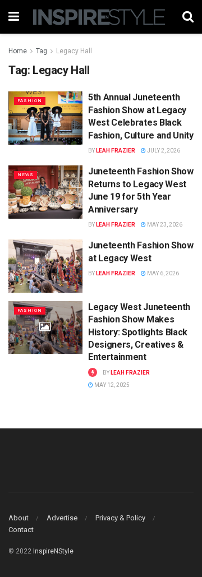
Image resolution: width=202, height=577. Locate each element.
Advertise (62, 518)
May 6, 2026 (162, 273)
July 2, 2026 (163, 150)
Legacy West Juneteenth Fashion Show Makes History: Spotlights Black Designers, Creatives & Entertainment (139, 332)
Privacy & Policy (120, 518)
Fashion (29, 100)
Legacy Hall (74, 51)
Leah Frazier (115, 150)
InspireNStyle (53, 551)
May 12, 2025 (111, 385)
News (25, 174)
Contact (21, 529)
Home (17, 51)
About (18, 518)
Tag (41, 51)
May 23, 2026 (164, 224)
